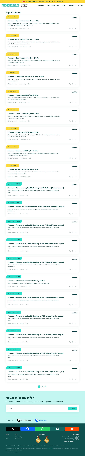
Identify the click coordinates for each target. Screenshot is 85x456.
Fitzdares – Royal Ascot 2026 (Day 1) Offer (23, 169)
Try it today (58, 1)
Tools (57, 5)
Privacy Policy (18, 437)
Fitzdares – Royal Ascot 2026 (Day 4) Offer (23, 114)
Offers (53, 5)
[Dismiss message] (84, 1)
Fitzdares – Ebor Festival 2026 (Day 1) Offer (23, 58)
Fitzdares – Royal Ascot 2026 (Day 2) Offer (23, 151)
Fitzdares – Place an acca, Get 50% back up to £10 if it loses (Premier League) (35, 316)
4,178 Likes (43, 420)
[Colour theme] (78, 5)
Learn (48, 5)
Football (22, 195)
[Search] (76, 5)
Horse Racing (22, 28)
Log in (81, 5)
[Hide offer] (69, 28)
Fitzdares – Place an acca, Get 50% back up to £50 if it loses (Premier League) (36, 188)
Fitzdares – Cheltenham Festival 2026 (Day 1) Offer (26, 281)
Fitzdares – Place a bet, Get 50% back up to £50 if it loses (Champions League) (36, 207)
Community (72, 5)
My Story (8, 438)
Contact (8, 437)
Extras (63, 5)
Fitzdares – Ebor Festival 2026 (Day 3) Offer (23, 21)
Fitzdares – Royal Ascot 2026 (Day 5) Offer (23, 95)
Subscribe (72, 408)
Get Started (41, 5)
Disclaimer (17, 438)
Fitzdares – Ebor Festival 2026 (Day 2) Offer (23, 39)
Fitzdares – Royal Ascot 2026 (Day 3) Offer (23, 132)
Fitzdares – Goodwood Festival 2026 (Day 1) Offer (26, 77)
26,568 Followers (27, 420)
